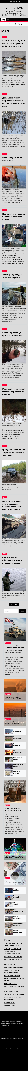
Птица (17, 970)
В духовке (7, 948)
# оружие (12, 943)
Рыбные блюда (8, 986)
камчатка (7, 997)
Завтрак (18, 954)
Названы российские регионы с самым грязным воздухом (18, 744)
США (15, 986)
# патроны (19, 943)
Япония (6, 991)
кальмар (21, 994)
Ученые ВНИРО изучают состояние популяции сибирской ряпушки (13, 43)
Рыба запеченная (18, 978)
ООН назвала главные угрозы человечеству (17, 751)
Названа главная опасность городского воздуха (18, 765)
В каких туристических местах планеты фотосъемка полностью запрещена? (14, 809)
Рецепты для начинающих (12, 975)
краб (11, 997)
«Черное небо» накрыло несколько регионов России (13, 698)
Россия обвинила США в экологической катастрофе (14, 646)
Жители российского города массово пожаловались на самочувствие (13, 722)
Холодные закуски (10, 989)
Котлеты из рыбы (9, 964)
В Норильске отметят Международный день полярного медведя (18, 772)
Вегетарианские (16, 948)
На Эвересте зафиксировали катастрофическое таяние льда (18, 730)
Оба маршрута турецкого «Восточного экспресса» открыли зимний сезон (18, 903)
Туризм (7, 805)
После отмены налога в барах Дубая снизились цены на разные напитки (14, 857)
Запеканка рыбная (9, 962)
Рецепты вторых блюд (11, 972)
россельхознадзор (10, 1005)
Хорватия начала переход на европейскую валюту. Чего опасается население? (18, 924)
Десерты (12, 951)
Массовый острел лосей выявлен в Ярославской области (13, 392)
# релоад (6, 945)
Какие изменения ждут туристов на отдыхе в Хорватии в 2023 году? (14, 881)
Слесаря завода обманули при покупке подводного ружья (12, 560)
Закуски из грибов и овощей (13, 956)
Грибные (6, 951)
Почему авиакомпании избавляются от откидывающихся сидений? (18, 931)
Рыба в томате (8, 978)
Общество (7, 970)
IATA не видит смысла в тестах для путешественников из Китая (18, 910)
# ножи (6, 943)
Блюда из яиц (14, 945)
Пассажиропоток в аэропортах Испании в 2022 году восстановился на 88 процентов (18, 896)
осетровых (17, 997)
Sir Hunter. (14, 7)
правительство (9, 999)
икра (16, 994)
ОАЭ (19, 967)
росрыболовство (9, 1002)
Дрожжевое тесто (10, 954)
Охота (4, 37)
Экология (7, 642)
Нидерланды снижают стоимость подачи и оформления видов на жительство (17, 889)
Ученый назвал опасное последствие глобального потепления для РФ (18, 758)
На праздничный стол (11, 967)
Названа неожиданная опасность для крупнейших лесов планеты (17, 737)
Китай (18, 962)
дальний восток (9, 994)
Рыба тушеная (8, 981)
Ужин (18, 986)
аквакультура (13, 991)
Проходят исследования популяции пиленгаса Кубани (13, 217)
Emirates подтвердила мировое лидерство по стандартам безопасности (17, 917)
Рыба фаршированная (10, 983)
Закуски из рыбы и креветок (13, 959)
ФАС (22, 986)
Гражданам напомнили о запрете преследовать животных (13, 452)
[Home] (3, 19)
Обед (22, 967)
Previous (14, 604)
